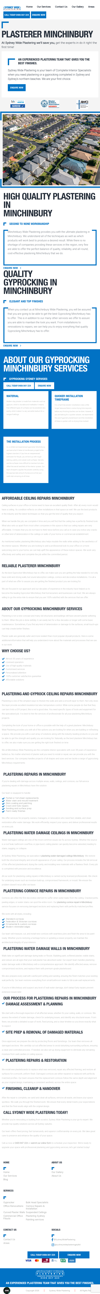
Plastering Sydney (35, 1216)
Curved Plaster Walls (14, 1212)
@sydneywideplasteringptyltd (67, 1244)
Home (29, 6)
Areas (91, 6)
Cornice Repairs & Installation (35, 1207)
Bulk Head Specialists (37, 1202)
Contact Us (61, 6)
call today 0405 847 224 (16, 15)
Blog (5, 1179)
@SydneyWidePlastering (64, 1239)
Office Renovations (13, 1206)
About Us (56, 1176)
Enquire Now (38, 15)
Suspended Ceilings (36, 1212)
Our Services (44, 6)
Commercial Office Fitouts (13, 1217)
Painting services (35, 1219)
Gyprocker (8, 1202)
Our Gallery (78, 6)
